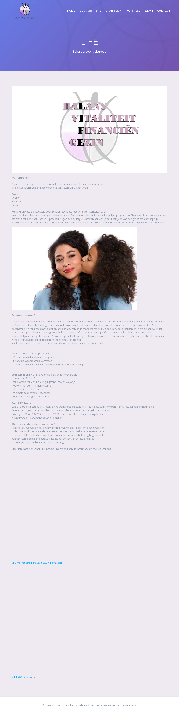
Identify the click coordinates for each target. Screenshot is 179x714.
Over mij (86, 10)
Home (71, 10)
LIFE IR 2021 (17, 677)
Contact (164, 10)
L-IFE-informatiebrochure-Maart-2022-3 (30, 562)
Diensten (112, 10)
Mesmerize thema (126, 705)
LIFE (98, 10)
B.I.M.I (149, 10)
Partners (133, 10)
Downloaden (56, 562)
